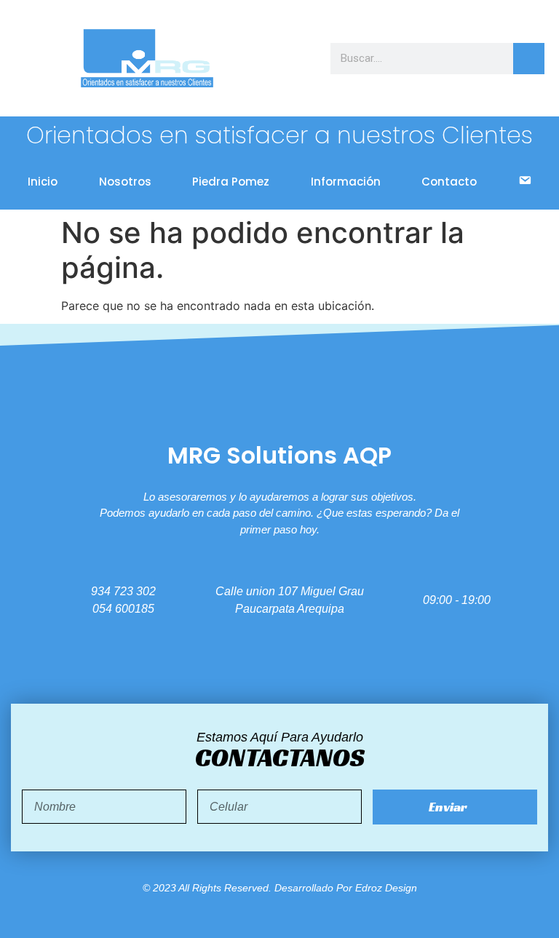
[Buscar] (528, 58)
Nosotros (125, 181)
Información (346, 181)
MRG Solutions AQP (279, 455)
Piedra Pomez (230, 181)
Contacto (449, 181)
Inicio (43, 181)
